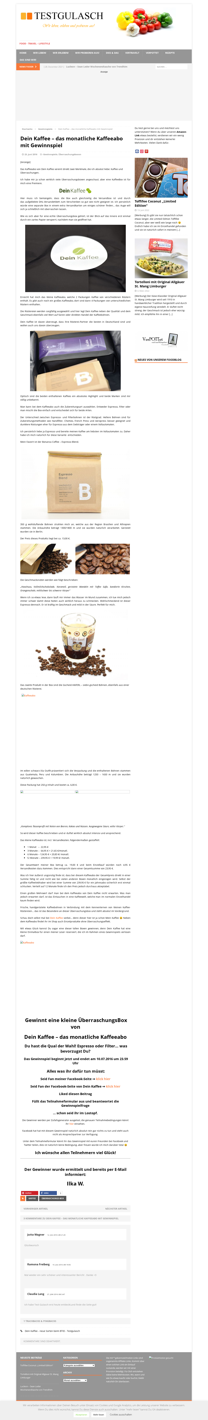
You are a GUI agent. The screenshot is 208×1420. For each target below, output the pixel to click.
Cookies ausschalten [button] (121, 1414)
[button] (29, 1193)
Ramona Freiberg (38, 1264)
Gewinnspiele (50, 154)
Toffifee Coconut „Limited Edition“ (155, 203)
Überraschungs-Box (53, 1198)
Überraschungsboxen (69, 154)
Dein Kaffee (56, 917)
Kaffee (32, 1198)
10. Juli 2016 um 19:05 (61, 1265)
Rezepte (170, 52)
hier (71, 1123)
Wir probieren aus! (87, 52)
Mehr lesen (98, 1414)
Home (23, 52)
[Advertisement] (104, 98)
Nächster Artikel (116, 1208)
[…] (178, 229)
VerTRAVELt (132, 52)
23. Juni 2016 (31, 154)
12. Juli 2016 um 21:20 (56, 1235)
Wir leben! (39, 52)
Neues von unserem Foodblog (160, 360)
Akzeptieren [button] (81, 1414)
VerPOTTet (152, 52)
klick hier (103, 1079)
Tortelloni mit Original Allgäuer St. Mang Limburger (160, 284)
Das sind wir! (28, 59)
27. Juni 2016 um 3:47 (56, 1294)
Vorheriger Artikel (36, 1208)
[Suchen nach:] (171, 66)
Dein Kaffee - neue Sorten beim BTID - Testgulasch (52, 1331)
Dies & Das (112, 52)
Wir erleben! (61, 52)
